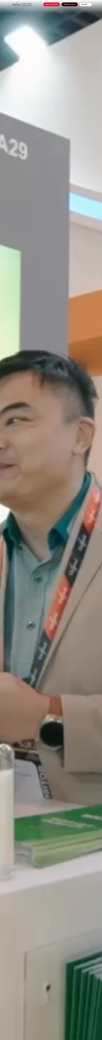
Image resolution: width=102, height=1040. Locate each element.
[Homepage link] (22, 4)
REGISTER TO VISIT (70, 4)
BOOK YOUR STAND (52, 4)
